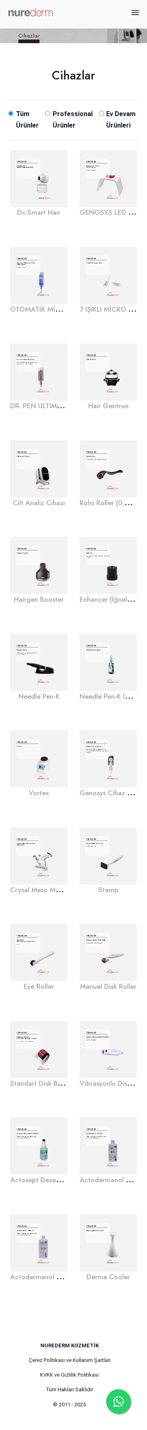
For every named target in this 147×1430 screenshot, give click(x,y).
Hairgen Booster (39, 599)
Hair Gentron (108, 406)
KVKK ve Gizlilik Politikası (69, 1375)
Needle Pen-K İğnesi (110, 696)
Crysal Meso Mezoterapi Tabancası (63, 890)
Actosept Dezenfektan (44, 1180)
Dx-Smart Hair (38, 212)
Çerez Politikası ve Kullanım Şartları (70, 1360)
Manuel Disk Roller (108, 986)
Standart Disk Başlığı (41, 1083)
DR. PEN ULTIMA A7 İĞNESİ (53, 406)
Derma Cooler (108, 1277)
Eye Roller (39, 986)
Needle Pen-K (39, 696)
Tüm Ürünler (27, 119)
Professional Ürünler (73, 119)
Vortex (39, 793)
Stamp (108, 890)
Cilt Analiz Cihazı (39, 503)
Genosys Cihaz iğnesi (112, 793)
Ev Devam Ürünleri (121, 119)
